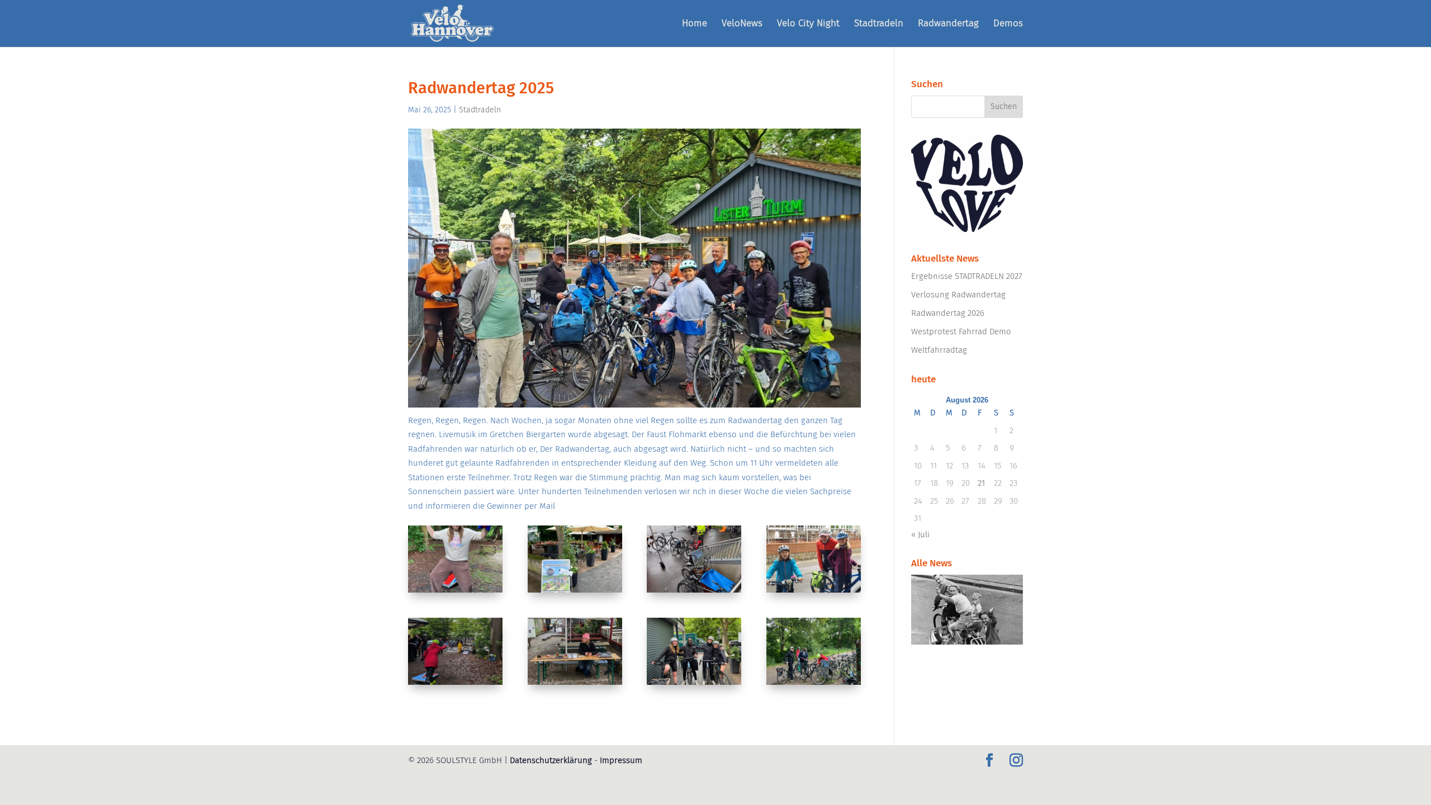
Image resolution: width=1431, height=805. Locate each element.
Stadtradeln (878, 24)
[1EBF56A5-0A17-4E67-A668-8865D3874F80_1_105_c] (455, 593)
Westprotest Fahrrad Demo (961, 331)
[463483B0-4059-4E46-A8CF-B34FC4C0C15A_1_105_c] (455, 685)
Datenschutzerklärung (551, 760)
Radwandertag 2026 (947, 313)
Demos (1008, 24)
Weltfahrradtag (939, 350)
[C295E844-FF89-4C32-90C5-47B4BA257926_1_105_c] (813, 685)
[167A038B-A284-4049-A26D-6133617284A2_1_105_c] (813, 593)
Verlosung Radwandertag (958, 295)
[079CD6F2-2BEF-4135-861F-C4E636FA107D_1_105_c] (694, 593)
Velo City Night (808, 24)
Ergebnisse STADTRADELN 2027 (966, 276)
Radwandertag (948, 24)
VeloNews (742, 24)
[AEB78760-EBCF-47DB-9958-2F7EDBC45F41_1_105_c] (575, 685)
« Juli (920, 534)
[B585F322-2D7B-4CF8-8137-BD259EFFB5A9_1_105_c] (694, 685)
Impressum (621, 760)
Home (694, 24)
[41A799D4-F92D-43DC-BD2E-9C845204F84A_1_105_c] (575, 593)
